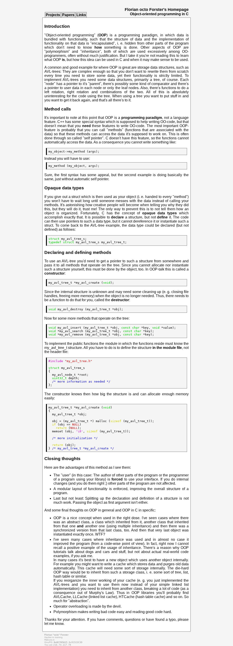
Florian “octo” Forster (56, 634)
